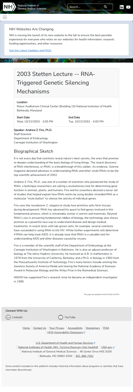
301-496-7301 (85, 356)
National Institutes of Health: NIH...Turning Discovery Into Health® (58, 347)
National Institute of (28, 5)
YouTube (70, 317)
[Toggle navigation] (5, 17)
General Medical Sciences (32, 8)
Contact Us (39, 328)
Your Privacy (56, 328)
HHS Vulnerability (65, 332)
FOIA (106, 328)
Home (26, 328)
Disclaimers (93, 328)
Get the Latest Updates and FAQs (30, 50)
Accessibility (75, 328)
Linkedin (17, 317)
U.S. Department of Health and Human (64, 343)
